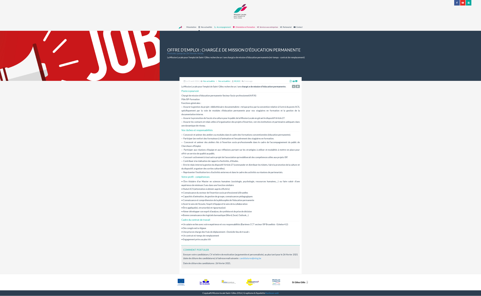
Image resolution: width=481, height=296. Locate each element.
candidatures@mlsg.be (250, 258)
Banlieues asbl (272, 293)
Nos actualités (209, 81)
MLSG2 (237, 81)
